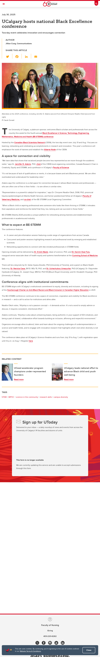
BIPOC (11, 397)
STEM (4, 397)
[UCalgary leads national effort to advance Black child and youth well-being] (57, 372)
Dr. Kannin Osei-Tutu (81, 252)
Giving (50, 630)
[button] (9, 56)
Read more (19, 379)
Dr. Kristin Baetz (41, 252)
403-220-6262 (50, 636)
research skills (46, 397)
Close (88, 650)
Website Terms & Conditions (30, 651)
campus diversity (61, 397)
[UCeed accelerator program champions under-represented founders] (7, 372)
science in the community (27, 397)
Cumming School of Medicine (85, 255)
